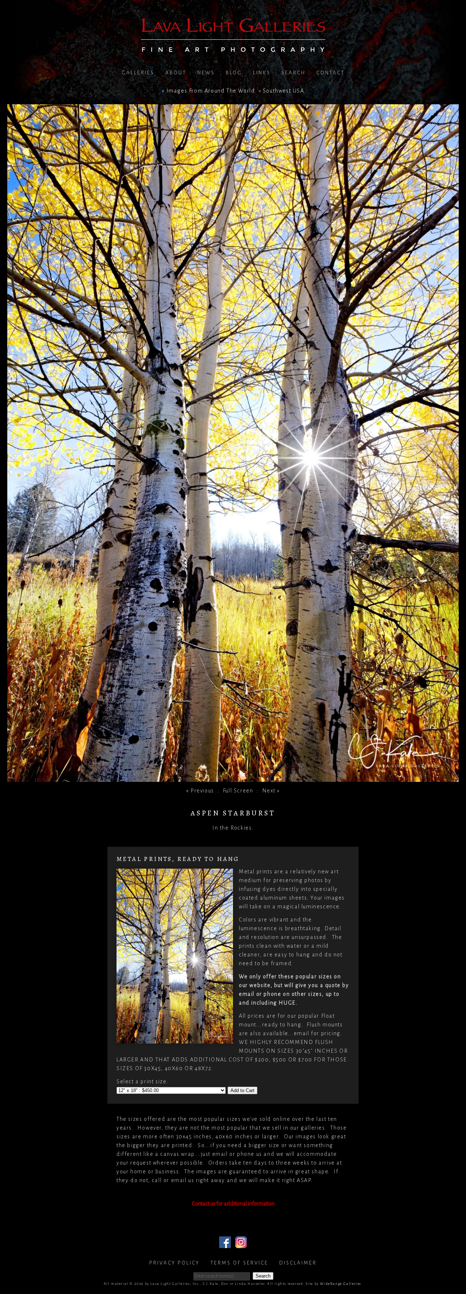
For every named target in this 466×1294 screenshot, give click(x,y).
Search (293, 72)
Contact (330, 72)
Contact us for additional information (233, 1204)
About (175, 72)
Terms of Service (239, 1263)
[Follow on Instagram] (241, 1244)
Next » (271, 791)
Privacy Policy (174, 1263)
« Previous (200, 791)
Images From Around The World (210, 91)
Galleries (138, 72)
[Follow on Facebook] (225, 1244)
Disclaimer (298, 1263)
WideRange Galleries (340, 1284)
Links (261, 72)
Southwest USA (283, 91)
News (206, 72)
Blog (234, 72)
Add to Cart (242, 1090)
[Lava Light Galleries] (233, 48)
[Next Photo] (233, 777)
